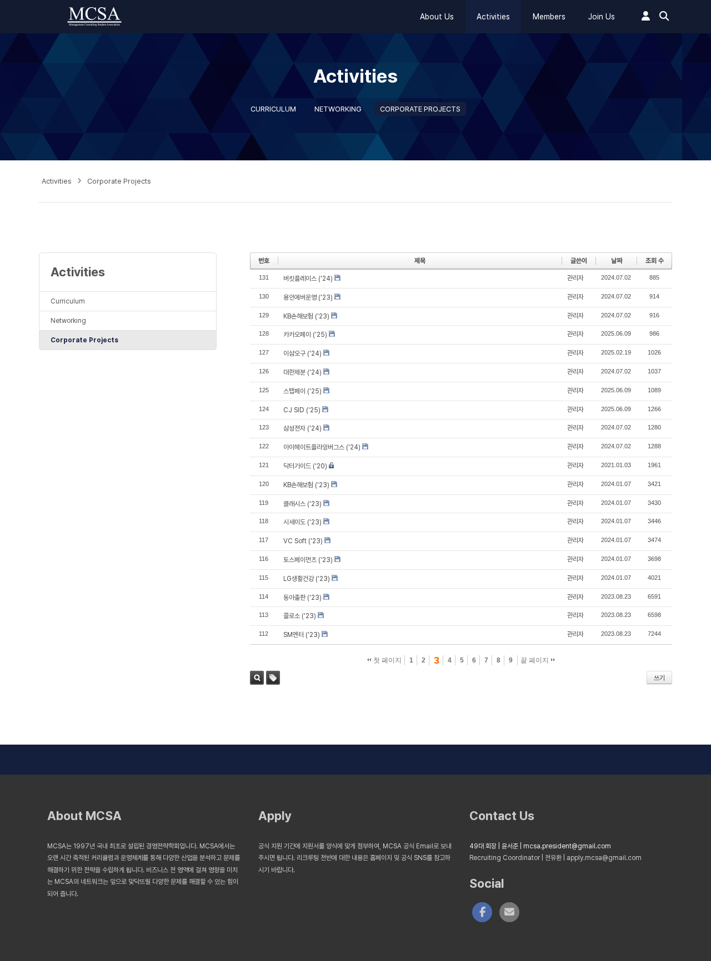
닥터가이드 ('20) (305, 466)
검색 (257, 678)
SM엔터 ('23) (301, 635)
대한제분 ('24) (302, 372)
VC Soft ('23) (303, 541)
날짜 (616, 261)
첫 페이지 (387, 660)
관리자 (575, 278)
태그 (273, 678)
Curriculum (273, 109)
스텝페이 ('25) (302, 391)
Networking (338, 109)
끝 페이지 (535, 660)
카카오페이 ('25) (305, 334)
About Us (437, 16)
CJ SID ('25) (302, 410)
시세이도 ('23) (302, 522)
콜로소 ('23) (299, 616)
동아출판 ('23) (302, 597)
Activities (493, 16)
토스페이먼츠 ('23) (308, 560)
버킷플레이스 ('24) (308, 278)
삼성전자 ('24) (302, 428)
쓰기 (659, 678)
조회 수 (654, 261)
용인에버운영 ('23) (308, 297)
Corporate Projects (420, 109)
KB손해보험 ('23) (306, 316)
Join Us (601, 16)
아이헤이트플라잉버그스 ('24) (321, 447)
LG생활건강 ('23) (306, 579)
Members (549, 16)
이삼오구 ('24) (302, 353)
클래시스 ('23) (302, 504)
